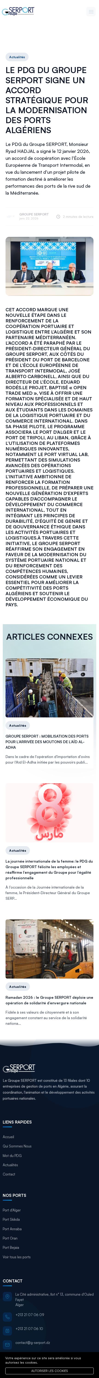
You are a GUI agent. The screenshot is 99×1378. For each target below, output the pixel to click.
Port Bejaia (11, 1247)
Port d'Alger (12, 1210)
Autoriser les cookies (49, 1371)
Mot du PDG (12, 1155)
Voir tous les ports (17, 1257)
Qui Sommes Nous (17, 1146)
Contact (9, 1174)
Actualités (17, 57)
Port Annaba (12, 1229)
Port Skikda (11, 1219)
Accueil (8, 1137)
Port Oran (10, 1238)
